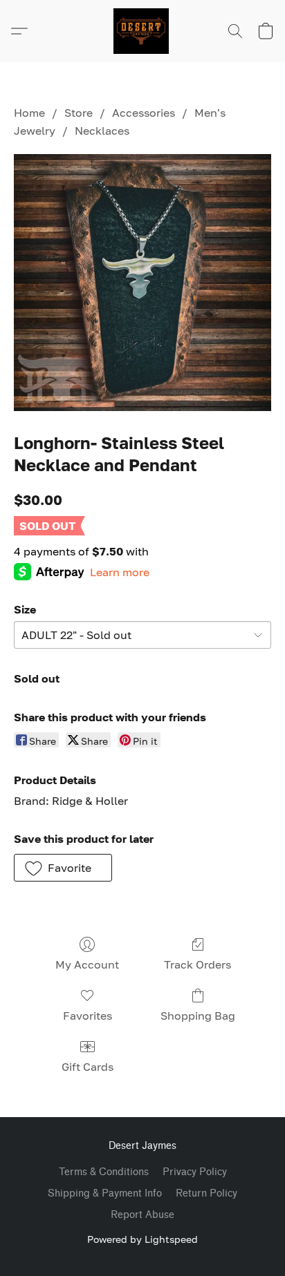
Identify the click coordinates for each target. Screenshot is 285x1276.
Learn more (119, 572)
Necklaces (102, 130)
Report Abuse (142, 1215)
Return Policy (206, 1193)
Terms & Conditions (104, 1172)
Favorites (87, 1015)
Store (78, 113)
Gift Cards (87, 1067)
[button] (142, 31)
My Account (87, 964)
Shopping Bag (197, 1015)
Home (29, 113)
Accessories (143, 113)
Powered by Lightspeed (142, 1239)
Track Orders (197, 964)
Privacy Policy (195, 1172)
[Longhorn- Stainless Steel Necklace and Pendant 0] (142, 282)
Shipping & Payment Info (105, 1193)
